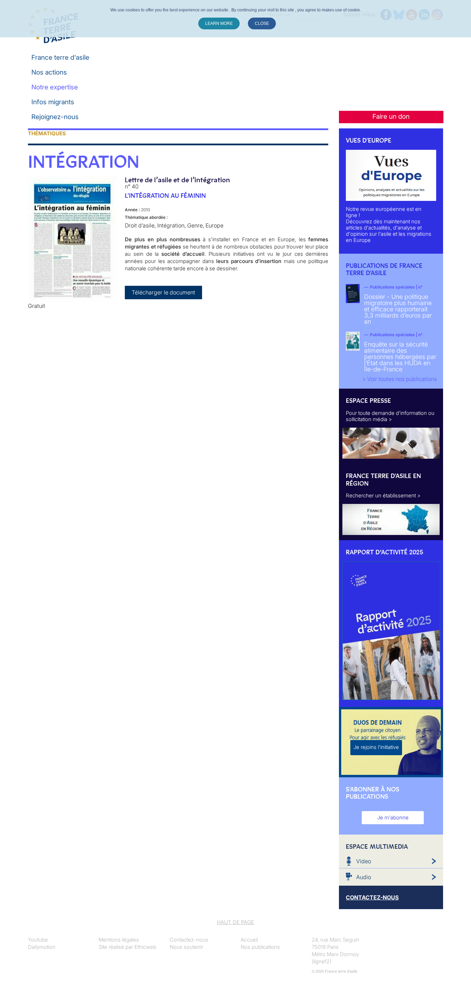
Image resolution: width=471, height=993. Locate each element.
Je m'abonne (393, 817)
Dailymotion (42, 947)
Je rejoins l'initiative (376, 747)
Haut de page (235, 922)
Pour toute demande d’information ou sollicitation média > (390, 416)
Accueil (249, 939)
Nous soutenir (186, 947)
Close (262, 23)
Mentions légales (119, 939)
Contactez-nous (189, 939)
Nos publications (260, 947)
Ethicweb (145, 947)
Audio (363, 877)
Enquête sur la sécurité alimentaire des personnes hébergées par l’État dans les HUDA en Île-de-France (400, 357)
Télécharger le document (163, 292)
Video (363, 861)
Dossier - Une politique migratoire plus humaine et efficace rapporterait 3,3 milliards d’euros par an (398, 309)
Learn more (219, 23)
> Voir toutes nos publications (399, 379)
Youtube (38, 939)
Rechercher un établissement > (383, 495)
